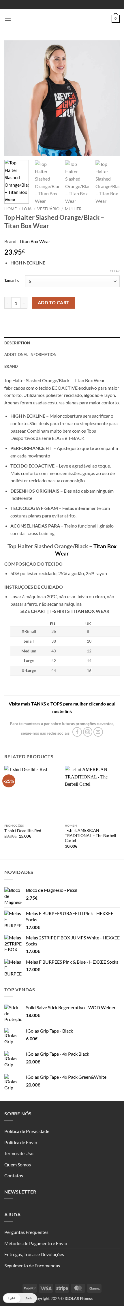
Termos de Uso (18, 1153)
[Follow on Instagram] (88, 732)
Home (10, 209)
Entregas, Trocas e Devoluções (34, 1254)
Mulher (73, 209)
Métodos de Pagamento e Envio (35, 1243)
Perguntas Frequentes (26, 1232)
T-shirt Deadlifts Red (22, 830)
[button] (7, 19)
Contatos (13, 1175)
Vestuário (48, 209)
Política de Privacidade (26, 1131)
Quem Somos (17, 1164)
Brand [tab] (11, 366)
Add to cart (53, 302)
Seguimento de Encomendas (32, 1265)
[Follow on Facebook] (77, 732)
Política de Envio (20, 1142)
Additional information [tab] (30, 354)
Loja (27, 209)
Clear (115, 271)
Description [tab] (17, 343)
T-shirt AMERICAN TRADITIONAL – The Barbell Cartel (90, 835)
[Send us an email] (98, 732)
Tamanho (11, 281)
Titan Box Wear (34, 241)
